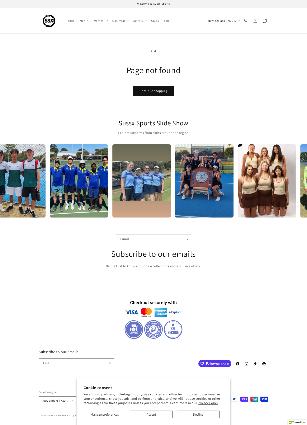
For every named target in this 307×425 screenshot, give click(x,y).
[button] (84, 20)
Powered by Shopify (73, 415)
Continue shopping (154, 91)
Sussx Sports (54, 415)
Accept (151, 414)
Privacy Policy (208, 403)
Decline (198, 414)
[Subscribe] (186, 239)
